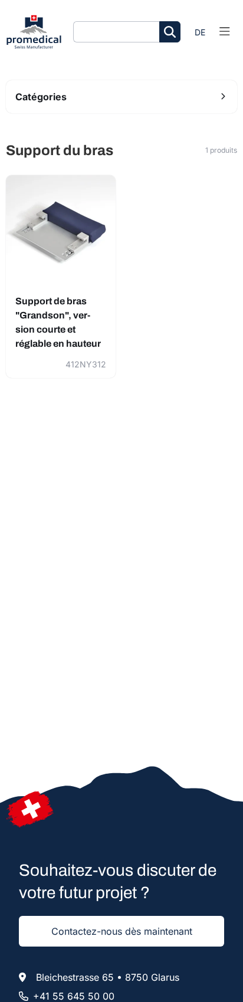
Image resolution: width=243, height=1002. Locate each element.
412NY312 (85, 364)
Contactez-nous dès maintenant (121, 931)
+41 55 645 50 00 (73, 996)
